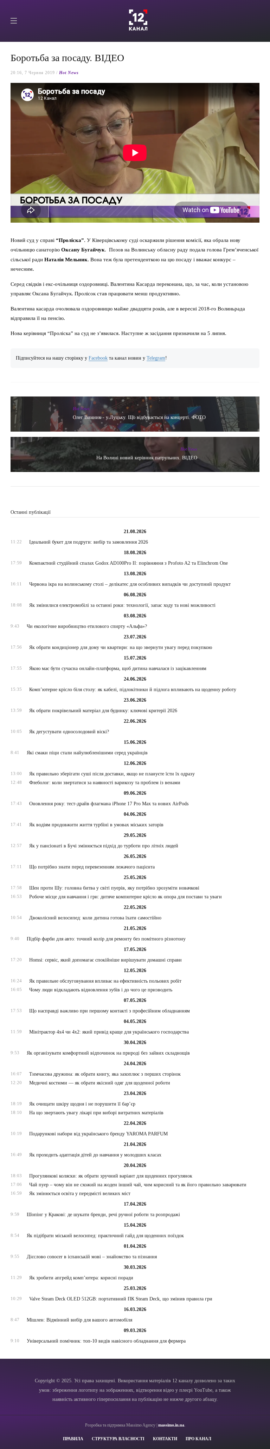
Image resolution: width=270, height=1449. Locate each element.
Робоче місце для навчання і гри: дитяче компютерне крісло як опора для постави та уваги (125, 896)
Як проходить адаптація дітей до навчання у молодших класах (95, 1155)
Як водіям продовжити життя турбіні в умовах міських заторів (96, 824)
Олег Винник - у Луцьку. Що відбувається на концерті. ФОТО (139, 417)
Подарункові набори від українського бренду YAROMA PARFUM (98, 1133)
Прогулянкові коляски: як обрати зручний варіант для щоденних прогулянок (110, 1176)
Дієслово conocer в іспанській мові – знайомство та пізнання (92, 1256)
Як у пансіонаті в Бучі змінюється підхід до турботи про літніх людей (103, 845)
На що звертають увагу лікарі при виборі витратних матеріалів (96, 1112)
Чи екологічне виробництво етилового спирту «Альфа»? (87, 626)
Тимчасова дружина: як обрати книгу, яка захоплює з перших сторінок (105, 1074)
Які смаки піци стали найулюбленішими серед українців (87, 752)
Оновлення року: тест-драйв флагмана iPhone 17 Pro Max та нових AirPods (108, 803)
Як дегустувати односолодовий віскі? (69, 731)
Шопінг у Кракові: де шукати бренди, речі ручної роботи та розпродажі (103, 1214)
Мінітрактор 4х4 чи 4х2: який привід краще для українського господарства (109, 1032)
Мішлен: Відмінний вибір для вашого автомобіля (79, 1320)
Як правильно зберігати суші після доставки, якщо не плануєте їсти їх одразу (112, 773)
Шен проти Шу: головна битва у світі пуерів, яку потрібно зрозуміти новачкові (114, 888)
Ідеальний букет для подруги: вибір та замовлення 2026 (88, 542)
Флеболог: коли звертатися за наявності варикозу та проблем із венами (104, 782)
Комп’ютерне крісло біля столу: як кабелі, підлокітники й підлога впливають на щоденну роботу (132, 689)
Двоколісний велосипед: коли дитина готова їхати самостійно (95, 917)
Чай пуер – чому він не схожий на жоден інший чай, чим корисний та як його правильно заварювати (137, 1184)
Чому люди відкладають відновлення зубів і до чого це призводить (100, 989)
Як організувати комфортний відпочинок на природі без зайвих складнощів (108, 1053)
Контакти (165, 1438)
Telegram (156, 358)
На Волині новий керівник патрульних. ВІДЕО (146, 457)
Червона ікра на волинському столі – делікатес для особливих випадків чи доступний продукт (130, 584)
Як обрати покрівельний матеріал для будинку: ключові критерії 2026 (103, 710)
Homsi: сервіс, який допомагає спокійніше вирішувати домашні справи (105, 960)
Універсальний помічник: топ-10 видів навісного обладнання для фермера (106, 1341)
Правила (73, 1438)
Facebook (98, 358)
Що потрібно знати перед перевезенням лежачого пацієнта (92, 867)
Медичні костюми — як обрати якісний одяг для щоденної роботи (99, 1083)
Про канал (198, 1438)
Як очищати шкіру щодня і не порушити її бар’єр (82, 1104)
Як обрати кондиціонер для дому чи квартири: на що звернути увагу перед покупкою (120, 647)
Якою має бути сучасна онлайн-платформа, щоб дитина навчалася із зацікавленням (117, 668)
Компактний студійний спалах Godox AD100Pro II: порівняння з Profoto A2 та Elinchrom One (128, 563)
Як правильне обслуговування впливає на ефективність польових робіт (105, 981)
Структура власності (118, 1438)
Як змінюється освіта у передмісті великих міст (79, 1193)
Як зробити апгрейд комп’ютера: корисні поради (81, 1277)
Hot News (69, 72)
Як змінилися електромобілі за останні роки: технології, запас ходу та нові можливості (122, 605)
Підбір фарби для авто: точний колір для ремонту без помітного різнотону (106, 939)
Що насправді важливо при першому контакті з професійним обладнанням (109, 1011)
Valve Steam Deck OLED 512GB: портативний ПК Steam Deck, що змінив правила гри (120, 1299)
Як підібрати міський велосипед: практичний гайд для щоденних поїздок (105, 1235)
